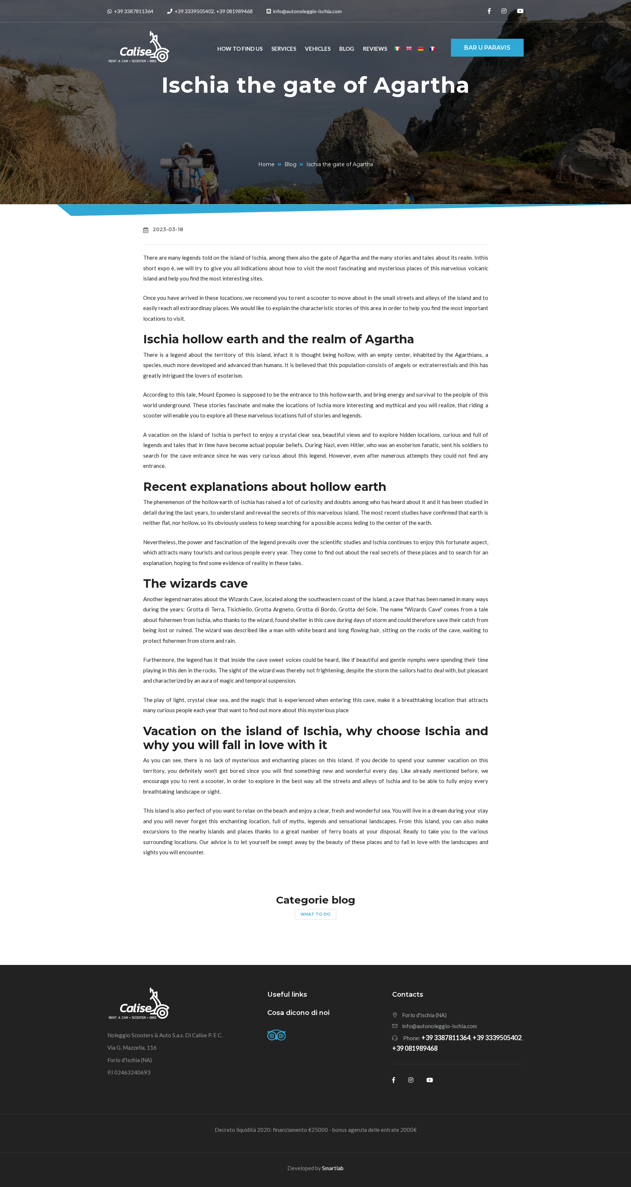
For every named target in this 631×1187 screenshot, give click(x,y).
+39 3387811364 (133, 11)
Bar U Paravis (487, 47)
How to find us (240, 48)
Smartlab (333, 1168)
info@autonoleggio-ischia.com (439, 1026)
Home (266, 164)
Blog (346, 48)
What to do (315, 914)
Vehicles (317, 48)
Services (283, 48)
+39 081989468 (234, 11)
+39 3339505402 (193, 11)
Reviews (375, 48)
